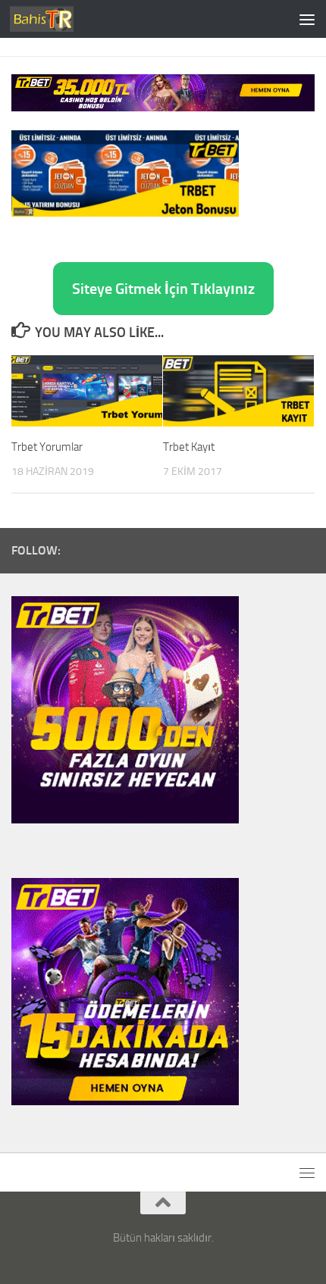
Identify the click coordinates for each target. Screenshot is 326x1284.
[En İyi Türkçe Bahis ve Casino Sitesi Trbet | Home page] (53, 19)
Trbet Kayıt (189, 447)
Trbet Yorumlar (47, 447)
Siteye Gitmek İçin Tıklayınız (163, 289)
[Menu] (307, 19)
